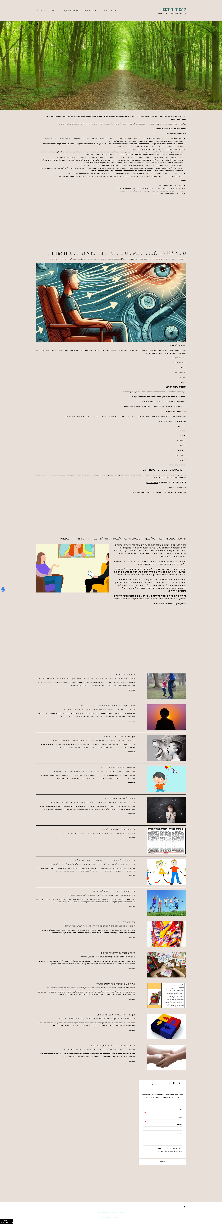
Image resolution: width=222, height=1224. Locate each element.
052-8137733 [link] (148, 1095)
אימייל (179, 1125)
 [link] (37, 24)
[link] (166, 483)
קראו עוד (131, 690)
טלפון (180, 1118)
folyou (7, 1221)
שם (181, 1109)
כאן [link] (167, 1097)
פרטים (179, 1133)
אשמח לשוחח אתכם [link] (163, 604)
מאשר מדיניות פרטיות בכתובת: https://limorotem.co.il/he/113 (169, 1150)
